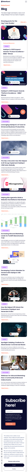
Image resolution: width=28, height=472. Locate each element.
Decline (14, 468)
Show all (23, 22)
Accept (14, 465)
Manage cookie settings (14, 461)
